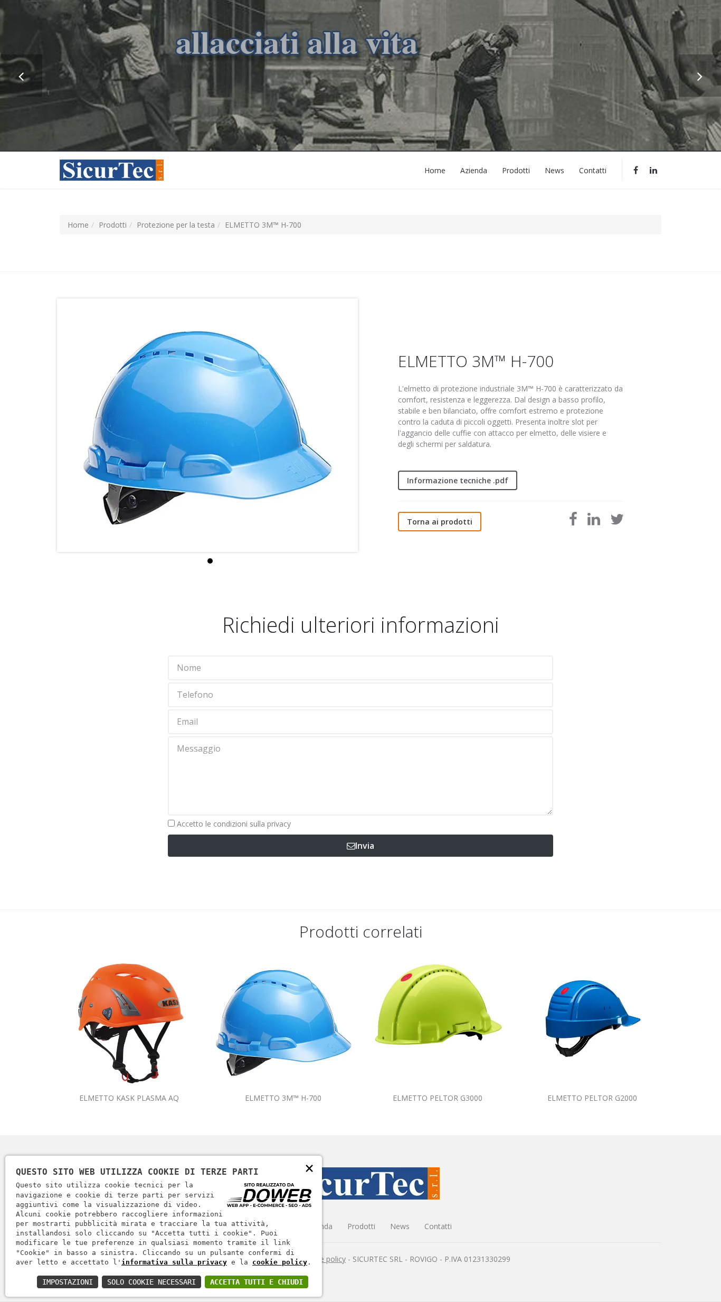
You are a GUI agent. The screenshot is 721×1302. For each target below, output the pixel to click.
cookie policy (279, 1262)
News (554, 170)
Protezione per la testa (176, 225)
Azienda (473, 170)
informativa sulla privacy (174, 1262)
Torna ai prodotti (439, 522)
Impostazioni (67, 1282)
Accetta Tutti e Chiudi (256, 1282)
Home (434, 170)
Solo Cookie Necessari (151, 1282)
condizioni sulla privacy (252, 824)
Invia (364, 845)
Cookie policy (323, 1259)
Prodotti (516, 170)
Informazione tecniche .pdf (457, 480)
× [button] (309, 1167)
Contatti (592, 170)
